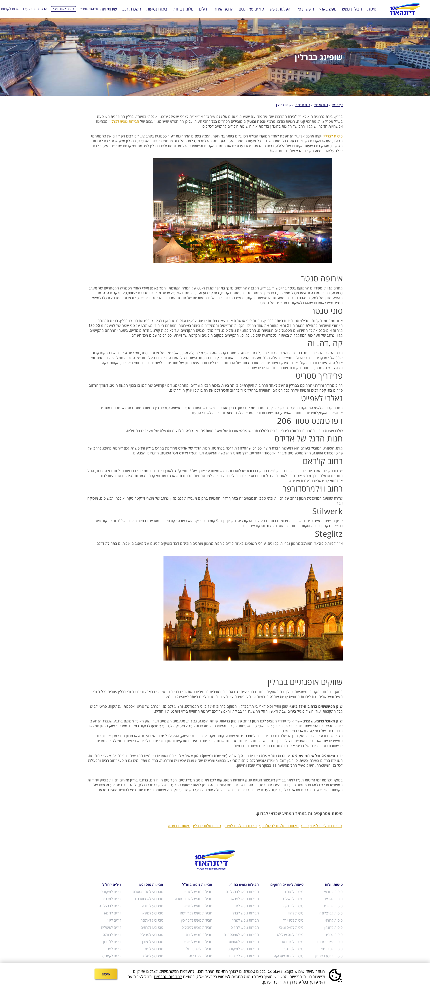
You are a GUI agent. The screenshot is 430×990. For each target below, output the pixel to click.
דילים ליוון (114, 920)
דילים (203, 9)
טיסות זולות (334, 884)
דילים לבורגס (112, 934)
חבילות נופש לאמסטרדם (241, 934)
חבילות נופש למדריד (197, 891)
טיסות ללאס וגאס (291, 927)
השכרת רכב (131, 9)
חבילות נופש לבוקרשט (196, 913)
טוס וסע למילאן (152, 913)
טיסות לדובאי (333, 891)
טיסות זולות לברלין (207, 825)
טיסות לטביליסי (332, 948)
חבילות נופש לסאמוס (244, 941)
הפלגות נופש (279, 9)
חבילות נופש (352, 9)
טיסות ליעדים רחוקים (286, 884)
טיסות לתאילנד (292, 898)
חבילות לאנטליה (200, 956)
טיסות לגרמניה (179, 825)
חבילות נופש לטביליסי (196, 927)
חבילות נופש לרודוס (245, 927)
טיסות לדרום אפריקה (288, 956)
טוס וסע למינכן (152, 941)
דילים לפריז (113, 948)
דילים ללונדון (112, 941)
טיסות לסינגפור (292, 948)
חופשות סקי (305, 9)
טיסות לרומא (334, 920)
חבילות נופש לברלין (124, 121)
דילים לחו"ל (111, 884)
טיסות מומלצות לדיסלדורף (279, 825)
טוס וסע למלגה (152, 956)
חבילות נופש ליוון (246, 905)
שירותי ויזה (108, 9)
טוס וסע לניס (154, 948)
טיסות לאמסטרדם (330, 941)
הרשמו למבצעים (35, 9)
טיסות (371, 9)
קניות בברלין (283, 105)
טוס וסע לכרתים (152, 927)
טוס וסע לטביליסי (151, 934)
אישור (105, 974)
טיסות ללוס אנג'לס (290, 934)
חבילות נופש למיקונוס (243, 948)
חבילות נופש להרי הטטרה (193, 898)
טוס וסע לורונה (152, 905)
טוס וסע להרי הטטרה (148, 891)
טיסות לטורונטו (292, 941)
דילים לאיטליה (111, 927)
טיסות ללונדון (333, 927)
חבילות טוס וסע (151, 884)
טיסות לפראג (333, 898)
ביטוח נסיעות (156, 9)
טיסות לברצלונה (331, 913)
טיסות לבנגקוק (292, 905)
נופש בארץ (328, 9)
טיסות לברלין (333, 136)
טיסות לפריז (334, 934)
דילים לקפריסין (111, 956)
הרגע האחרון (223, 9)
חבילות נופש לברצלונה (242, 891)
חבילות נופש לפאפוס (197, 941)
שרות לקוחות (10, 9)
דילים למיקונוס (111, 891)
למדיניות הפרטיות (168, 976)
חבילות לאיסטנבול (199, 948)
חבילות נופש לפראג (245, 898)
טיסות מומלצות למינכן (240, 825)
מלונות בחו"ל (183, 9)
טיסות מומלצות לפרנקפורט (321, 825)
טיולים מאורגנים (251, 9)
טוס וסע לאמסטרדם (149, 898)
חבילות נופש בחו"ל (244, 884)
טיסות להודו (295, 913)
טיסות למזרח (294, 891)
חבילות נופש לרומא (198, 905)
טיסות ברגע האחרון (329, 956)
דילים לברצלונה (110, 905)
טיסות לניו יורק (293, 920)
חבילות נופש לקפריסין (196, 920)
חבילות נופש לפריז (245, 920)
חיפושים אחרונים (89, 9)
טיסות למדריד (333, 905)
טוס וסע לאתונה (151, 920)
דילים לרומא (112, 913)
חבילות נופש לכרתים (244, 956)
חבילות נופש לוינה (199, 934)
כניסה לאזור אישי (63, 9)
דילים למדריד (112, 898)
